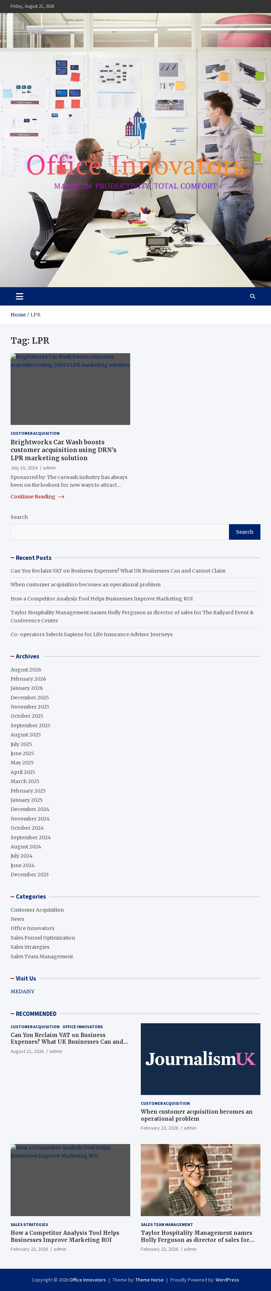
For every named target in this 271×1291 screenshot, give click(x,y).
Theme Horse (150, 1280)
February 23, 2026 (159, 1128)
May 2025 (22, 762)
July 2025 (21, 744)
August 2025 (26, 735)
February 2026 (28, 679)
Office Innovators (32, 928)
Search (19, 517)
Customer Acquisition (35, 433)
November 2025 (30, 707)
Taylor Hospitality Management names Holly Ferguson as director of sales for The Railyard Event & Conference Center (198, 1240)
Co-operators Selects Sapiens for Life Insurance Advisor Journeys (92, 634)
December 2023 (30, 874)
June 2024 (23, 865)
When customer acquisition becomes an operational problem (86, 584)
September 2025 (30, 725)
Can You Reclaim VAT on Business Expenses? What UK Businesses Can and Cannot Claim (118, 571)
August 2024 (26, 846)
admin (49, 467)
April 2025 (23, 772)
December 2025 (30, 697)
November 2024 (30, 819)
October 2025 (27, 716)
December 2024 (30, 809)
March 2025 (25, 781)
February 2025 (28, 791)
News (17, 919)
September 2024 (31, 837)
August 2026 (26, 670)
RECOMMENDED (36, 1014)
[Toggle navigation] (20, 296)
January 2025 (27, 800)
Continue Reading (33, 496)
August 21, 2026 (27, 1051)
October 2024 (27, 828)
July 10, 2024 (24, 467)
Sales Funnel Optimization (43, 938)
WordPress (227, 1280)
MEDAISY (22, 991)
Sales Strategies (30, 947)
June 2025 (22, 753)
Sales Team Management (42, 956)
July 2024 (21, 856)
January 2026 (27, 688)
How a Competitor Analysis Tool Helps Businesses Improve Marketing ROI (102, 599)
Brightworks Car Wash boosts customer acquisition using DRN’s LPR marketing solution (63, 450)
